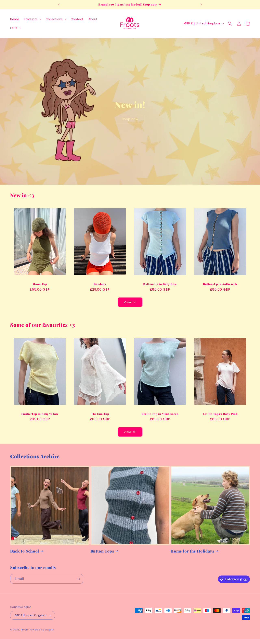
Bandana (100, 284)
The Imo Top (100, 414)
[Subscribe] (78, 579)
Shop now (130, 119)
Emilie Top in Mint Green (160, 414)
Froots (25, 629)
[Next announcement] (201, 4)
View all (130, 302)
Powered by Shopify (42, 629)
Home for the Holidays (192, 551)
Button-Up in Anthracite (220, 284)
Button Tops (102, 551)
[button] (32, 19)
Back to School (24, 551)
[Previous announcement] (58, 4)
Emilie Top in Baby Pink (220, 414)
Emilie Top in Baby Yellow (39, 414)
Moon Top (39, 284)
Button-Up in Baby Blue (160, 284)
